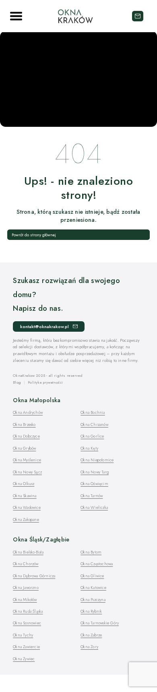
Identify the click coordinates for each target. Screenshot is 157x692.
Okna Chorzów (25, 564)
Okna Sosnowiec (27, 623)
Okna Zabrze (91, 635)
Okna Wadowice (27, 507)
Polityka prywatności (45, 382)
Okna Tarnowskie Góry (100, 623)
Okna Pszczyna (93, 600)
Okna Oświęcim (94, 484)
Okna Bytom (91, 552)
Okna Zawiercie (26, 647)
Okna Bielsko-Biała (28, 552)
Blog (17, 382)
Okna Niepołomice (97, 460)
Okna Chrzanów (94, 424)
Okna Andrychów (28, 412)
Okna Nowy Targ (95, 472)
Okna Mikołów (25, 600)
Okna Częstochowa (97, 564)
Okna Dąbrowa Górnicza (34, 576)
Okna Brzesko (24, 424)
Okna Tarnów (92, 496)
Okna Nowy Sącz (27, 472)
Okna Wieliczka (94, 507)
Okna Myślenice (27, 460)
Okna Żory (89, 647)
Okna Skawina (24, 496)
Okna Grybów (24, 448)
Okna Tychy (23, 635)
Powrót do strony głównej (34, 235)
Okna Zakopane (26, 519)
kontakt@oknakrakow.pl (137, 16)
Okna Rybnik (91, 611)
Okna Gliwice (92, 576)
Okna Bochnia (93, 412)
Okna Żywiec (24, 659)
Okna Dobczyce (26, 436)
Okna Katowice (93, 588)
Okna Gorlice (92, 436)
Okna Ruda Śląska (28, 611)
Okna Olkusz (23, 484)
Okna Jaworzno (26, 588)
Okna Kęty (89, 448)
